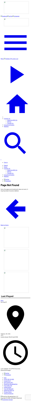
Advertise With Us (12, 120)
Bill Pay (9, 121)
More (2, 300)
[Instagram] (7, 181)
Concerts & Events (9, 125)
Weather (6, 126)
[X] (6, 179)
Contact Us (7, 118)
